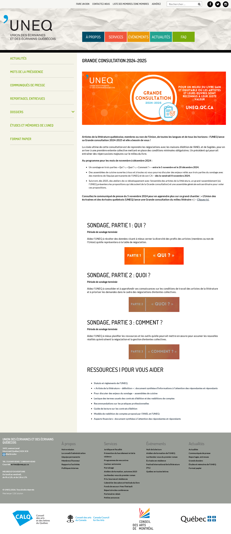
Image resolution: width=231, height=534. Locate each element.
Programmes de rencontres (116, 460)
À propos (93, 36)
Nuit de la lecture (153, 449)
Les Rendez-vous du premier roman (119, 475)
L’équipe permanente (71, 457)
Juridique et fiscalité (113, 449)
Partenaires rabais (112, 494)
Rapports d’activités (71, 464)
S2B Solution (17, 493)
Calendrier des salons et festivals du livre (122, 482)
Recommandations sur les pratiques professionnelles (121, 403)
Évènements (138, 36)
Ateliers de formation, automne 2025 (120, 471)
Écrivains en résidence (156, 460)
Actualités (161, 36)
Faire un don (82, 3)
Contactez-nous (101, 3)
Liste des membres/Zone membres (131, 3)
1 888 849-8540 (28, 461)
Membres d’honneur (71, 460)
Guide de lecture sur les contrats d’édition (115, 408)
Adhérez (156, 3)
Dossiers (16, 112)
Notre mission (68, 449)
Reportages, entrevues (27, 98)
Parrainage (109, 467)
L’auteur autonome (112, 464)
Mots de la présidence (26, 72)
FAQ (183, 36)
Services (116, 36)
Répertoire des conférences (116, 490)
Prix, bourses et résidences (116, 479)
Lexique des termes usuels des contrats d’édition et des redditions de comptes (134, 398)
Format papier (20, 139)
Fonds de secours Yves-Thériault (118, 486)
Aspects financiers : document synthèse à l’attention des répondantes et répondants (137, 418)
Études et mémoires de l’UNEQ (31, 125)
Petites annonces (111, 497)
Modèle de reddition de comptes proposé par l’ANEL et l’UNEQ (126, 413)
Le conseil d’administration (74, 453)
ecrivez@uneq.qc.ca (20, 464)
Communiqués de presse (27, 85)
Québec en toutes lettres (157, 471)
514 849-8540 (12, 461)
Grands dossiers (196, 460)
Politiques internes (70, 468)
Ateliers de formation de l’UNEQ (160, 453)
